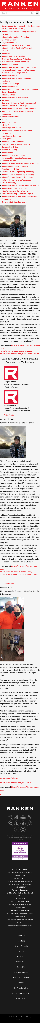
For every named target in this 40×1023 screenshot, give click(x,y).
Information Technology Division (14, 73)
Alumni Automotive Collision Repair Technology (20, 185)
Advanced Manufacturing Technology (16, 158)
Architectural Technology (12, 136)
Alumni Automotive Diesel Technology (17, 78)
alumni (4, 119)
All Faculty (6, 100)
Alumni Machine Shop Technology (15, 166)
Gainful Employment (21, 977)
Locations (21, 941)
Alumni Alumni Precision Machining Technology (20, 89)
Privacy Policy (21, 998)
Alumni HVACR (8, 152)
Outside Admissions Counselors (14, 202)
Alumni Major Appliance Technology (16, 37)
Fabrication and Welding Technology (16, 144)
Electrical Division (9, 40)
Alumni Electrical (8, 95)
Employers (21, 956)
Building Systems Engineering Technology (18, 172)
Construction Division (10, 147)
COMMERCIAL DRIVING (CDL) (13, 29)
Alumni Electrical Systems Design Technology (19, 109)
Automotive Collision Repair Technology (17, 111)
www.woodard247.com (9, 778)
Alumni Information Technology (14, 106)
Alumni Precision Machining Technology (17, 177)
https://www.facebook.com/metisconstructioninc (19, 354)
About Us (21, 936)
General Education (9, 92)
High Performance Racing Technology (16, 191)
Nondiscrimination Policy (21, 993)
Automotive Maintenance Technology (16, 180)
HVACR (5, 51)
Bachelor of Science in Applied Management (19, 103)
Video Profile (9, 415)
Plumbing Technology (10, 84)
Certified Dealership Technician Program (17, 194)
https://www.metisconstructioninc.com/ (16, 351)
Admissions (6, 114)
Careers (21, 983)
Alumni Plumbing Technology (13, 141)
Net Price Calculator (21, 988)
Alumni (21, 951)
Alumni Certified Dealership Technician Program (20, 163)
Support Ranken (21, 962)
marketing (6, 81)
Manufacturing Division (11, 169)
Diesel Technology (9, 183)
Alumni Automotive (9, 75)
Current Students (21, 946)
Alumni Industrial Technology (13, 155)
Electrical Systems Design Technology (17, 59)
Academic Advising (9, 150)
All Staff (5, 125)
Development (7, 139)
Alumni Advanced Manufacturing (15, 188)
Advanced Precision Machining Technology (18, 70)
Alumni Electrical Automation (13, 56)
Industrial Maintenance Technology (15, 62)
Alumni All (6, 54)
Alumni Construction (10, 65)
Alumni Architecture (10, 87)
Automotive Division (10, 122)
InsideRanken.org (21, 972)
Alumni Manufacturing (10, 117)
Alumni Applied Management (13, 128)
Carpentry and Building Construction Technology (21, 26)
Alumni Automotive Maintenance (15, 97)
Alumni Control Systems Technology (16, 45)
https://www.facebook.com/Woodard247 (16, 783)
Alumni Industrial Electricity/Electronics (17, 48)
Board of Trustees (9, 161)
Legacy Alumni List (9, 42)
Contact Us (21, 967)
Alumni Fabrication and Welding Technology (19, 67)
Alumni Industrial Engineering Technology (18, 174)
